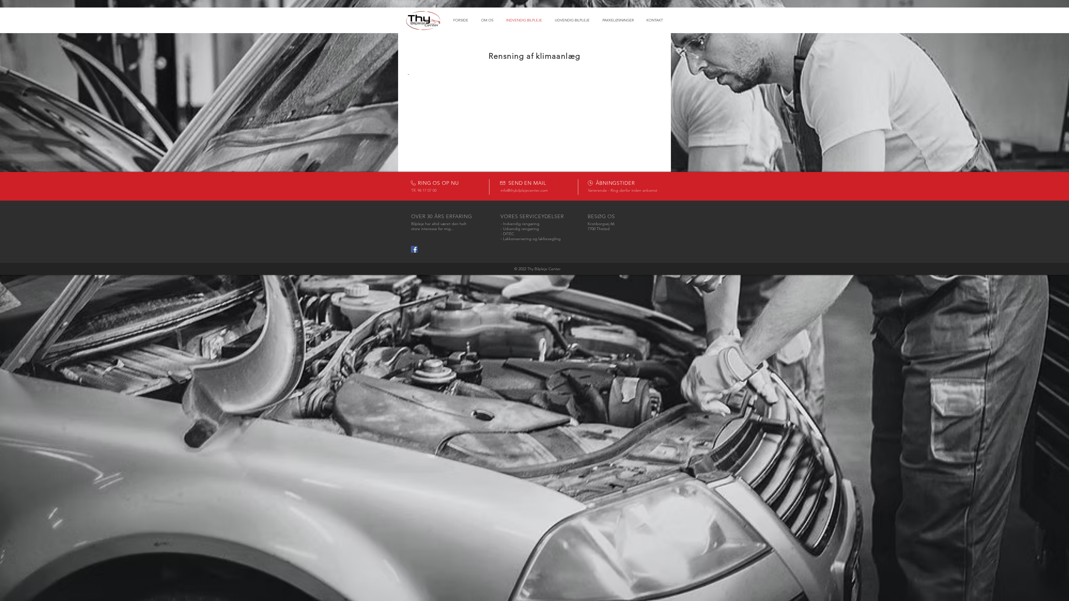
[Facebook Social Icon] (414, 249)
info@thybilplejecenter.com (524, 190)
